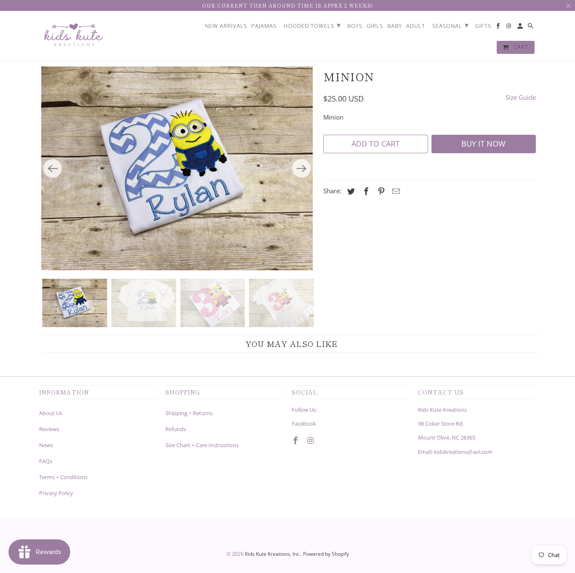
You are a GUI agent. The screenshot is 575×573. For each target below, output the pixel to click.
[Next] (301, 168)
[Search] (531, 27)
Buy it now (483, 144)
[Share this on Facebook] (365, 191)
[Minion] (177, 168)
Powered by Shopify (326, 553)
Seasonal (450, 25)
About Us (50, 413)
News (46, 445)
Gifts (483, 26)
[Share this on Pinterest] (380, 191)
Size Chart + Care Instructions (202, 445)
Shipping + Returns (189, 413)
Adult (415, 26)
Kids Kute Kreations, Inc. (273, 553)
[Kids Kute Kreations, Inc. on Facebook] (296, 440)
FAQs (45, 461)
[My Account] (520, 27)
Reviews (49, 429)
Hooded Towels (312, 25)
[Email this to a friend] (395, 191)
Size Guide (521, 97)
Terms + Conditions (63, 477)
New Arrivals (226, 26)
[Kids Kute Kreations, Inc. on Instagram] (311, 440)
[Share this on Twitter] (350, 191)
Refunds (175, 429)
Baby (394, 26)
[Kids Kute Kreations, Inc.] (72, 36)
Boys (354, 26)
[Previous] (52, 168)
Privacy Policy (56, 493)
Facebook (304, 423)
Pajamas (264, 26)
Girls (375, 26)
